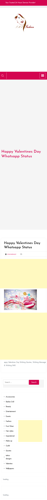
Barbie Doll (10, 401)
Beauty (8, 406)
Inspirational (10, 436)
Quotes (8, 450)
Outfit (8, 445)
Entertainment (11, 411)
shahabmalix (11, 254)
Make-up (9, 441)
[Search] (2, 75)
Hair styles (9, 431)
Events (8, 416)
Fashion (8, 421)
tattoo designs (8, 457)
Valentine (9, 463)
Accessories (10, 396)
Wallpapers (10, 468)
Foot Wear (10, 426)
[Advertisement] (23, 49)
